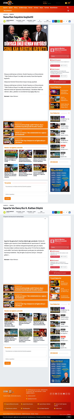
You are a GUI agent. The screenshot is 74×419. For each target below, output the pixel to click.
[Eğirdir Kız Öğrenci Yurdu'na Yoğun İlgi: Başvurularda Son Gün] (40, 317)
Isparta (5, 7)
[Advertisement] (26, 62)
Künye (36, 413)
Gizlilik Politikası (55, 417)
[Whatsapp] (66, 394)
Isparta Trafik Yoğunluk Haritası (60, 405)
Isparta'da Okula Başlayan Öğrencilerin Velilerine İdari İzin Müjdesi (65, 156)
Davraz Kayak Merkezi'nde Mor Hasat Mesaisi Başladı (25, 174)
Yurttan (46, 7)
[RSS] (69, 394)
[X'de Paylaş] (55, 21)
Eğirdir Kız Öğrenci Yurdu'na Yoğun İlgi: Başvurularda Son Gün (65, 141)
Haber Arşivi (59, 408)
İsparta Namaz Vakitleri (45, 404)
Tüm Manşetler (26, 408)
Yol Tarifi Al (64, 65)
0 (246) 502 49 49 (55, 65)
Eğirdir (11, 7)
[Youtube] (64, 394)
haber (12, 248)
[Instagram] (58, 394)
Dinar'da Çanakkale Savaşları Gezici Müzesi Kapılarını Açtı (65, 120)
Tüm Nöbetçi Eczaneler (60, 81)
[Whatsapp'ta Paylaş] (58, 21)
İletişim (32, 413)
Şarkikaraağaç (23, 7)
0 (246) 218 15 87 (55, 267)
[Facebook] (51, 394)
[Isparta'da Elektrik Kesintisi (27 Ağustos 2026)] (40, 168)
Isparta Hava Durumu (28, 404)
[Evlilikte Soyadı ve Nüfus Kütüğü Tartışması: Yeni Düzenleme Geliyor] (11, 317)
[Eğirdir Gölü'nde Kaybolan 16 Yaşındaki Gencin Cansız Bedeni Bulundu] (11, 168)
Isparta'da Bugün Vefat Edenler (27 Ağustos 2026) (10, 160)
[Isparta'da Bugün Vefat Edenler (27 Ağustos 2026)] (11, 153)
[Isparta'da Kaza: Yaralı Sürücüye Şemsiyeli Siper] (25, 317)
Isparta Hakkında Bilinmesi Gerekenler (12, 413)
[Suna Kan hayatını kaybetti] (25, 38)
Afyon (41, 7)
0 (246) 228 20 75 (55, 256)
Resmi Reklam (8, 10)
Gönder (7, 198)
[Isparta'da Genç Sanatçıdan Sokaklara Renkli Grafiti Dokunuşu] (25, 153)
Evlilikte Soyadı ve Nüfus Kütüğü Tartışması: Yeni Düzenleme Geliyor (65, 127)
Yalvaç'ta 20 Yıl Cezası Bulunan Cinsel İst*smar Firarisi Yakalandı (39, 160)
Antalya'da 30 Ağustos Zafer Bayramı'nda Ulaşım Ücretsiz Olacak (65, 149)
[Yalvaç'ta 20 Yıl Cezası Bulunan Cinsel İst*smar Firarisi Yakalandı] (40, 153)
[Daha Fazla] (61, 21)
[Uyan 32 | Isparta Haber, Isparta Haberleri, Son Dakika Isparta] (8, 2)
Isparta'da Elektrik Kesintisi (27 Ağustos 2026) (39, 174)
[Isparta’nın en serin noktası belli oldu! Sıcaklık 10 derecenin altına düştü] (25, 332)
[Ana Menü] (68, 10)
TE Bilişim (69, 414)
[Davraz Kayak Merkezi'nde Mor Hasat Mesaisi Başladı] (25, 168)
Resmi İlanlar (54, 7)
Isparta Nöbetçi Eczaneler (12, 404)
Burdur (30, 7)
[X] (53, 394)
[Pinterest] (56, 394)
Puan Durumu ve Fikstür (11, 408)
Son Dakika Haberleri (44, 408)
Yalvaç (16, 7)
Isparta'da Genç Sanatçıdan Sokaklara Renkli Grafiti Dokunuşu (25, 160)
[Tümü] (69, 113)
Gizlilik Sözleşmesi (26, 413)
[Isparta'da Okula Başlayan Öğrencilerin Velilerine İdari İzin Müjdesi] (11, 332)
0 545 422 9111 (31, 396)
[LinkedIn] (61, 394)
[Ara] (68, 7)
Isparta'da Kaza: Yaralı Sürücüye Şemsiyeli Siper (65, 134)
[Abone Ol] (69, 21)
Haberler (5, 14)
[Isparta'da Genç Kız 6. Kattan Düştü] (25, 217)
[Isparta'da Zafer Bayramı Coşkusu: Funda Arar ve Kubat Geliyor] (40, 332)
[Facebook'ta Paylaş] (53, 21)
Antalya (36, 7)
